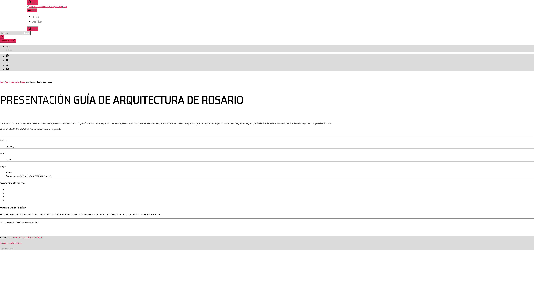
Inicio (35, 16)
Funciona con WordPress (11, 243)
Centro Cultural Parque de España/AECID (25, 237)
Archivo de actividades (15, 82)
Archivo (37, 21)
